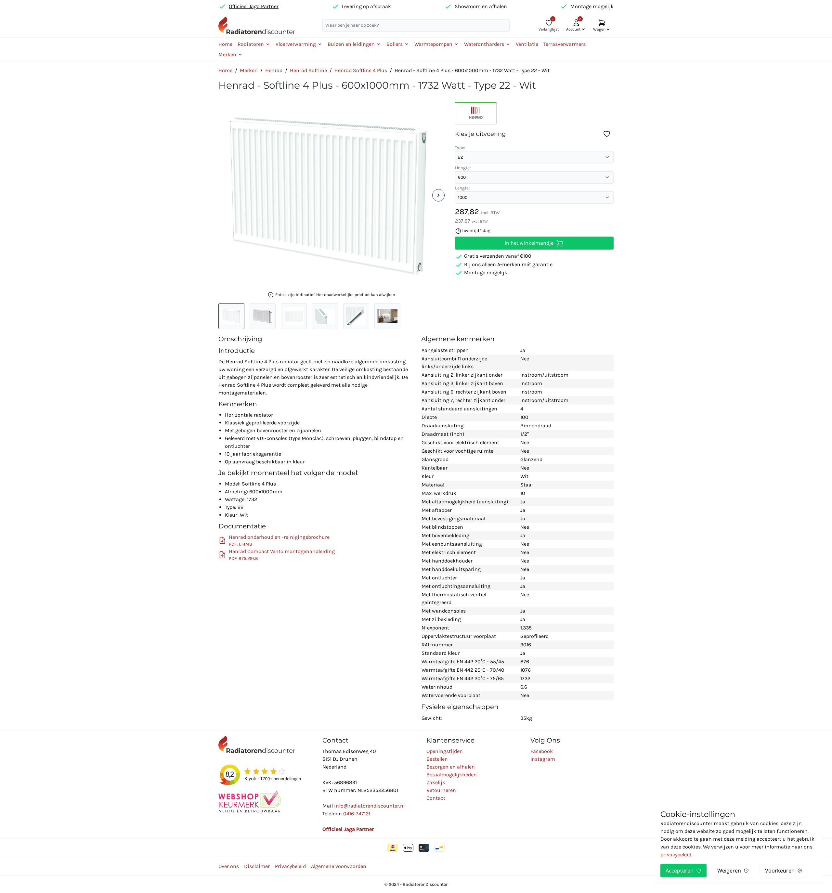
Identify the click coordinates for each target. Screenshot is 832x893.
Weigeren (729, 870)
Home (225, 44)
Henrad (273, 70)
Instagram (542, 759)
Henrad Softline (308, 70)
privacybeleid (675, 854)
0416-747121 (356, 813)
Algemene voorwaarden (338, 866)
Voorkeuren (780, 870)
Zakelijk (435, 782)
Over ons (228, 866)
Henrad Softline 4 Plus (360, 70)
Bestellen (437, 759)
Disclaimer (257, 866)
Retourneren (441, 790)
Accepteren (680, 870)
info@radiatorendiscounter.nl (369, 806)
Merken (249, 70)
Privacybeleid (290, 866)
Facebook (541, 751)
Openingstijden (444, 751)
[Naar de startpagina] (256, 25)
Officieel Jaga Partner (254, 6)
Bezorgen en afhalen (450, 767)
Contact (435, 798)
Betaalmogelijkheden (451, 774)
